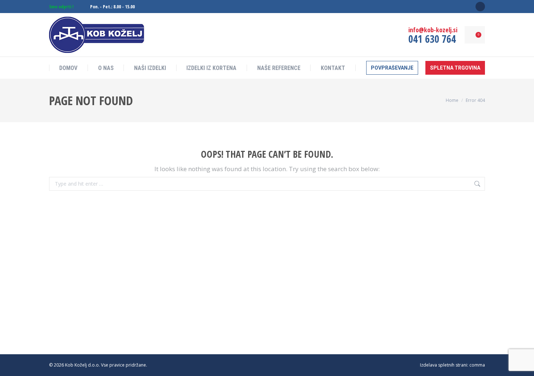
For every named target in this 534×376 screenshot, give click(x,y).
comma (477, 365)
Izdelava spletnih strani (443, 365)
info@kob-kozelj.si (432, 29)
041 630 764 (432, 39)
